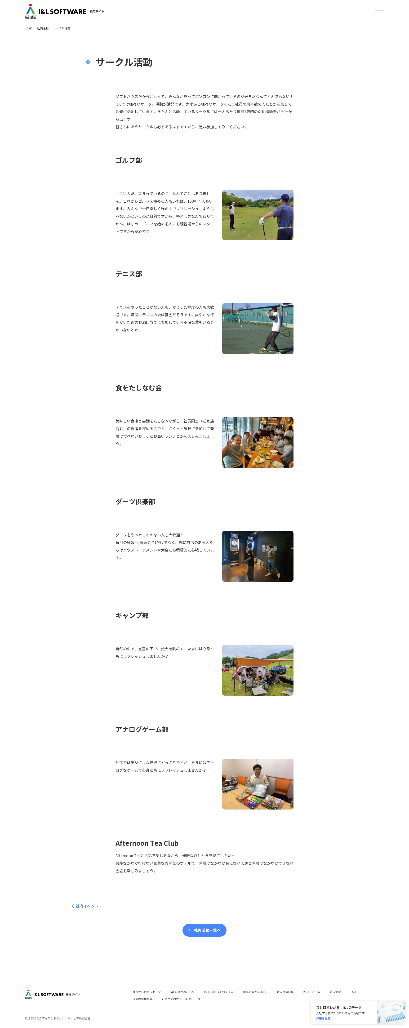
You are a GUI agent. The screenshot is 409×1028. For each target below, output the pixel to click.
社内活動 (43, 28)
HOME (28, 28)
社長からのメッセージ (147, 992)
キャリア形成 (311, 992)
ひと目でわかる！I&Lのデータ (181, 999)
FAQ (353, 992)
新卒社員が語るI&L (255, 992)
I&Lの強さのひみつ (182, 992)
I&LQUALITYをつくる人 (219, 992)
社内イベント (87, 906)
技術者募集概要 (142, 999)
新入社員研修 (285, 992)
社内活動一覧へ (207, 930)
